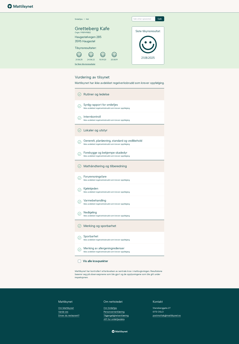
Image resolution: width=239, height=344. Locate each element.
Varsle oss (63, 311)
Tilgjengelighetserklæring (116, 315)
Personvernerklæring (114, 311)
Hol (87, 19)
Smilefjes (79, 19)
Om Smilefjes (110, 308)
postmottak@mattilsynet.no (167, 315)
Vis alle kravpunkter (95, 261)
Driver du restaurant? (68, 315)
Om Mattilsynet (66, 308)
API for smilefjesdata (114, 319)
